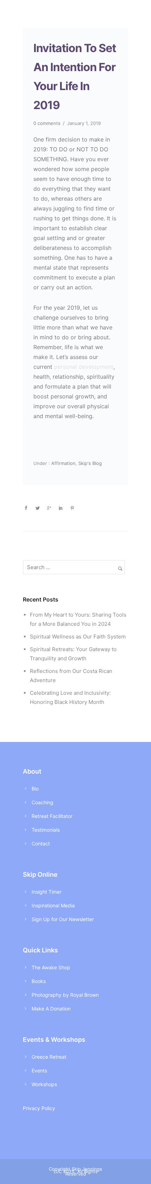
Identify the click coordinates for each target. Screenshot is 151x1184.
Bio (35, 789)
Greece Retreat (49, 1057)
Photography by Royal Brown (65, 995)
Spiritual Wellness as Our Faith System (78, 636)
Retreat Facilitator (52, 816)
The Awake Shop (51, 967)
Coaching (42, 802)
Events (39, 1070)
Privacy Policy (39, 1108)
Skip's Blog (90, 463)
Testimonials (46, 830)
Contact (41, 843)
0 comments (46, 123)
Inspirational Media (53, 905)
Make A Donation (51, 1009)
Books (39, 981)
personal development (83, 366)
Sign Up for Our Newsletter (63, 919)
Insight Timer (46, 892)
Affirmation (63, 463)
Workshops (44, 1084)
